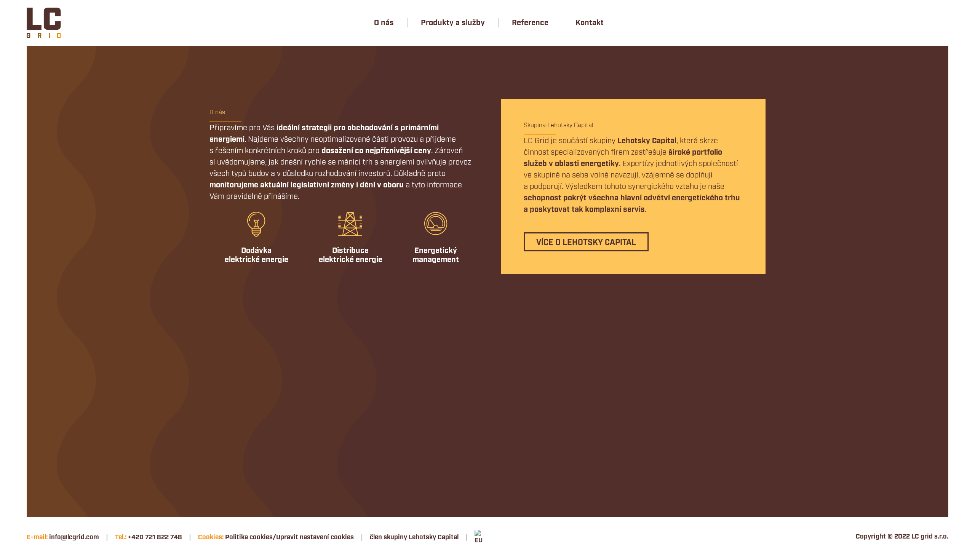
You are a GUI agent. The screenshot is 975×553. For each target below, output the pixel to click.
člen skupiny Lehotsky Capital (414, 537)
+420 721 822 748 (155, 537)
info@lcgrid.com (74, 537)
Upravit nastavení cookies (315, 537)
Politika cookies (249, 537)
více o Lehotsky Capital (586, 242)
